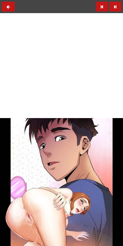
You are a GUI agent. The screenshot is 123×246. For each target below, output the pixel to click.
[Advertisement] (61, 50)
